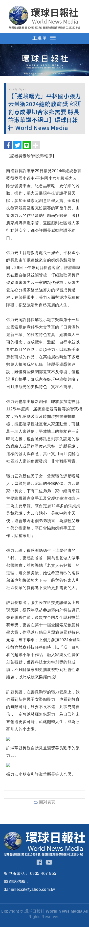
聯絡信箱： (19, 881)
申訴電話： (18, 873)
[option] (44, 60)
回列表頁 (47, 802)
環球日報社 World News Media (44, 17)
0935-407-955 (43, 873)
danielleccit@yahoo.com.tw (29, 889)
